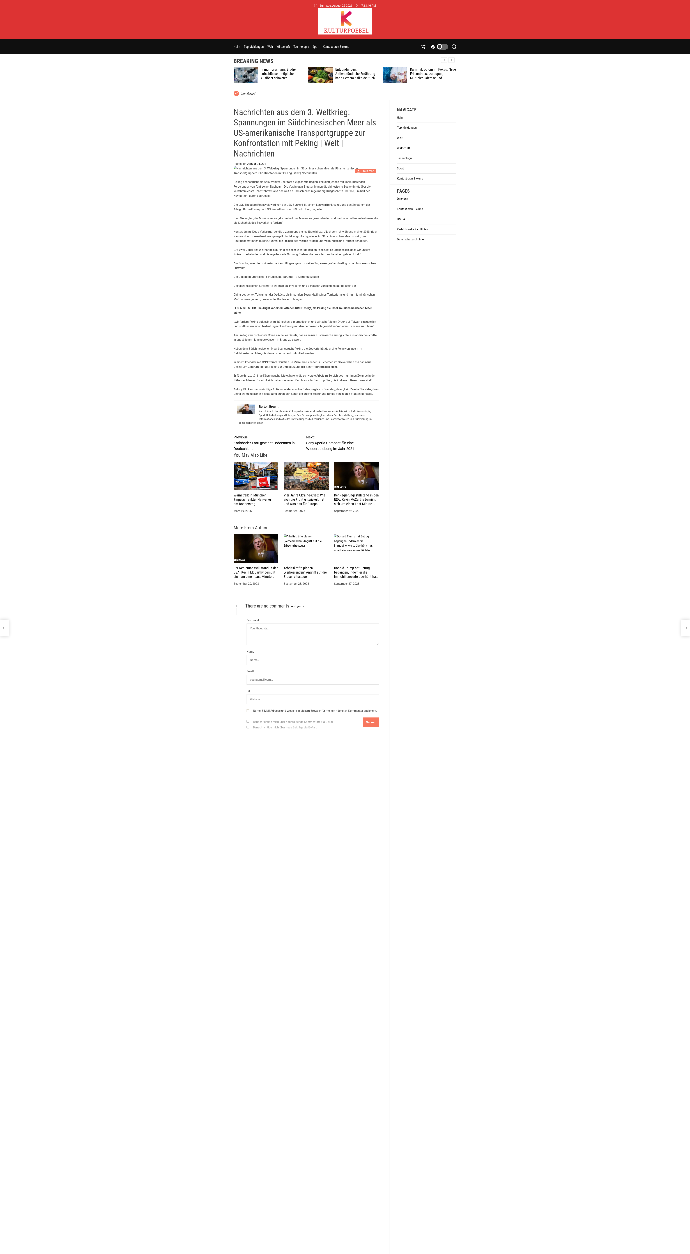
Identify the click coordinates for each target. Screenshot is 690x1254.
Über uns (402, 199)
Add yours (297, 606)
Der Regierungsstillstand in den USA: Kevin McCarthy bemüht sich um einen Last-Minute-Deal (356, 501)
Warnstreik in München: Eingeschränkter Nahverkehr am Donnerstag (254, 499)
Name (250, 651)
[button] (451, 60)
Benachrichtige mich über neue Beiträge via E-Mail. (285, 727)
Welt (270, 47)
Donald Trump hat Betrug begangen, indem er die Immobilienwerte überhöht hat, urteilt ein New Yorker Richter (356, 574)
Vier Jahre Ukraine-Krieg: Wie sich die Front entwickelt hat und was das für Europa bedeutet (304, 501)
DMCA (401, 219)
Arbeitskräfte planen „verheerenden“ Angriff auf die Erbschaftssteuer (305, 572)
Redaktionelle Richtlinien (412, 229)
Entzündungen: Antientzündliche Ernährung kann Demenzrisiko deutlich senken (281, 75)
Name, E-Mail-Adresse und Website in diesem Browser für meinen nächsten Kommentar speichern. (315, 710)
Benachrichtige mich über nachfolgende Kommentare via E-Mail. (293, 722)
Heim (237, 47)
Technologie (301, 47)
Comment (253, 620)
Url (248, 691)
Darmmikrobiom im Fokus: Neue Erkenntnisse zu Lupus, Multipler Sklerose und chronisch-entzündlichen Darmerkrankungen (358, 78)
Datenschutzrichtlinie (410, 239)
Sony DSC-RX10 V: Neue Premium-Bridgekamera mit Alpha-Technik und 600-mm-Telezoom (430, 75)
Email (250, 671)
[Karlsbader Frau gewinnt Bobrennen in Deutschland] (4, 628)
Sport (315, 47)
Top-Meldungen (254, 47)
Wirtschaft (283, 47)
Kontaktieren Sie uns (336, 47)
